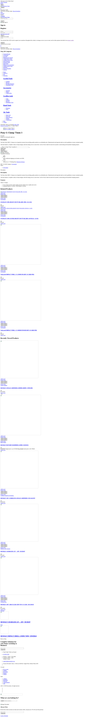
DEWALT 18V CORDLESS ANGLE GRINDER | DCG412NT (18, 498)
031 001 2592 (16, 124)
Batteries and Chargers (5, 548)
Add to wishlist (4, 151)
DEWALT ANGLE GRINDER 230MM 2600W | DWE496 (17, 388)
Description (5, 167)
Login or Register (4, 715)
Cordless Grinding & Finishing (7, 495)
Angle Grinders (4, 385)
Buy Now (3, 149)
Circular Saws (4, 602)
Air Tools (6, 112)
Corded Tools (7, 78)
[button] (49, 8)
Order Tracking (4, 2)
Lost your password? (5, 34)
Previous (2, 610)
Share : (2, 165)
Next (2, 624)
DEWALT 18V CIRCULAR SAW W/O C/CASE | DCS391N (17, 604)
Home (2, 125)
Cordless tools (8, 96)
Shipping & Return (21, 161)
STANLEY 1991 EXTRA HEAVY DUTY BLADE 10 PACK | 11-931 (19, 218)
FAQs (2, 3)
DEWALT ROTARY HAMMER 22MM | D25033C (15, 445)
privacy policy (71, 40)
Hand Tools (7, 105)
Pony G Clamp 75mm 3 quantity (9, 147)
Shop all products (16, 11)
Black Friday (3, 442)
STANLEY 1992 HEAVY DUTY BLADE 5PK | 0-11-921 (16, 202)
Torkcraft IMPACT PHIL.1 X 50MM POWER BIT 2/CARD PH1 (19, 330)
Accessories (7, 88)
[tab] (50, 167)
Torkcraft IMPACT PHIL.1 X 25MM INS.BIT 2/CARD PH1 (17, 274)
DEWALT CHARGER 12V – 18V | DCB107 (13, 551)
